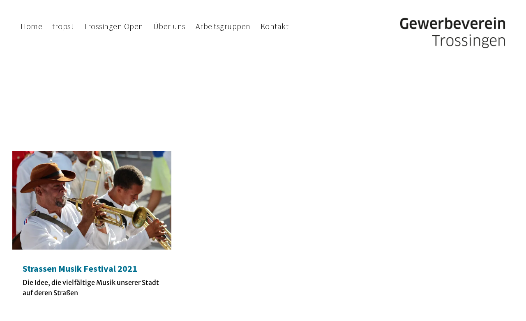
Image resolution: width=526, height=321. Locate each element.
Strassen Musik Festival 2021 (80, 268)
